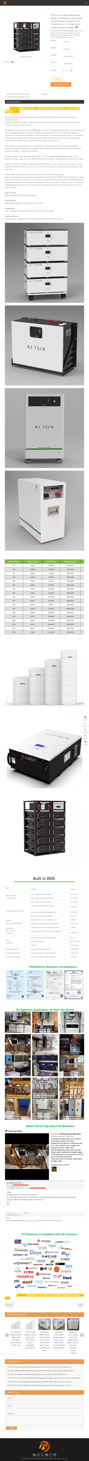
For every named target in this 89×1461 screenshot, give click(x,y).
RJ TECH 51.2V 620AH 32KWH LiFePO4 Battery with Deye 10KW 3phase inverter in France (39, 1382)
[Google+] (50, 1455)
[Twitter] (42, 1455)
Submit (11, 1428)
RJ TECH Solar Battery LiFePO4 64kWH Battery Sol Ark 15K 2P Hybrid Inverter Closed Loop (39, 1367)
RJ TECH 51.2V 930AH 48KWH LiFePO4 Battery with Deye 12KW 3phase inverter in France (39, 1385)
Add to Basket (62, 84)
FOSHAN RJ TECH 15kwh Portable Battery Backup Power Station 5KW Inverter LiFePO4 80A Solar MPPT (44, 1340)
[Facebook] (55, 1455)
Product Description (13, 102)
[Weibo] (38, 1455)
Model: (9, 94)
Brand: (44, 94)
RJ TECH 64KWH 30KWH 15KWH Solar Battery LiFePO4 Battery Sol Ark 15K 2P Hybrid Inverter (40, 1371)
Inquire (56, 79)
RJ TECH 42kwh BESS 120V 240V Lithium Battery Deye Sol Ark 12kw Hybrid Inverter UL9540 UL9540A (73, 1340)
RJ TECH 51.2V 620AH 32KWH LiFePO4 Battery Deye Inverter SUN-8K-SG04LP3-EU (37, 1374)
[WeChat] (34, 1455)
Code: (9, 97)
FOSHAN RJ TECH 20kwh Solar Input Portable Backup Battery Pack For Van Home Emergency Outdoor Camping (59, 1342)
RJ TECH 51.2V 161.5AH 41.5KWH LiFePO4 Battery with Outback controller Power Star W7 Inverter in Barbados (45, 1378)
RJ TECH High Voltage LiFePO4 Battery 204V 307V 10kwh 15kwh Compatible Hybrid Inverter (16, 1340)
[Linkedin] (46, 1455)
